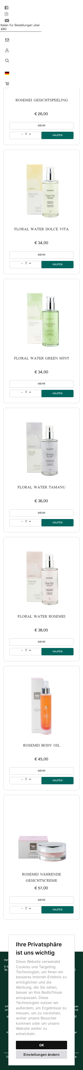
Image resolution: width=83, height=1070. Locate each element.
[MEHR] (41, 187)
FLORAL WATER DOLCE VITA (41, 229)
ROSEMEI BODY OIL (41, 745)
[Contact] (6, 40)
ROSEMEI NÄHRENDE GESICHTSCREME (41, 877)
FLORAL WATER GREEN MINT (41, 358)
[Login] (6, 50)
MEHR (41, 125)
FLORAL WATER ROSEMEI (41, 616)
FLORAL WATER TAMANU (41, 487)
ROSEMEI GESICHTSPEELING (41, 100)
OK (41, 1045)
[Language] (6, 73)
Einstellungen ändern (42, 1054)
